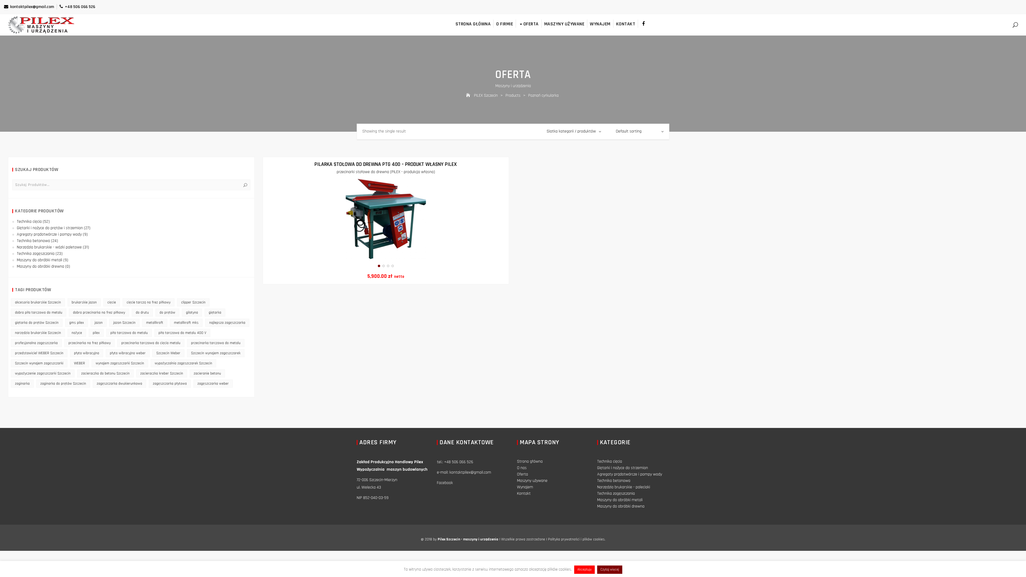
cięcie (111, 302)
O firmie (504, 24)
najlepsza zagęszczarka (227, 322)
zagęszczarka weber (213, 383)
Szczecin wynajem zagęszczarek (215, 353)
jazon (99, 322)
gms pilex (76, 322)
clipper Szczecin (193, 302)
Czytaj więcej (609, 569)
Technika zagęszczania (36, 253)
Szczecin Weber (168, 353)
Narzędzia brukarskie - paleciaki (623, 487)
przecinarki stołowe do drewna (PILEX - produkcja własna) (386, 172)
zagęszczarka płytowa (170, 383)
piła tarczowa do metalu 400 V (182, 332)
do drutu (142, 312)
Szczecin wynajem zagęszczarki (39, 363)
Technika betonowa (33, 241)
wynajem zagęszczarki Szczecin (120, 363)
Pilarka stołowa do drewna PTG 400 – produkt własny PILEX (385, 164)
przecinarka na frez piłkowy (89, 343)
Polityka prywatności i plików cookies (576, 539)
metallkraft (154, 322)
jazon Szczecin (124, 322)
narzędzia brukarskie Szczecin (38, 332)
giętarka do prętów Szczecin (37, 322)
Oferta (531, 24)
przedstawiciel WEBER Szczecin (39, 353)
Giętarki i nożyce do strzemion (622, 468)
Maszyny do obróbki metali (39, 260)
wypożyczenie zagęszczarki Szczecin (43, 373)
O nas (522, 468)
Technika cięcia (29, 221)
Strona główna (473, 24)
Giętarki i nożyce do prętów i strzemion (50, 228)
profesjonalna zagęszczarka (36, 343)
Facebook (445, 483)
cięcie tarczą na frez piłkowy (148, 302)
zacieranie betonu (207, 373)
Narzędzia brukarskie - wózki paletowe (49, 247)
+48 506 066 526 (80, 7)
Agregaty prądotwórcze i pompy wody (49, 234)
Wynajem (600, 24)
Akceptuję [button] (584, 569)
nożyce (77, 332)
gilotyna (192, 312)
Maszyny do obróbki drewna (40, 266)
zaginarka (22, 383)
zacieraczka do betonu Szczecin (105, 373)
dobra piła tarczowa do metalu (38, 312)
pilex (96, 332)
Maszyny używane (564, 24)
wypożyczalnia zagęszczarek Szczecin (183, 363)
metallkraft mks (186, 322)
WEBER (79, 363)
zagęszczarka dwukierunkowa (119, 383)
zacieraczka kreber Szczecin (161, 373)
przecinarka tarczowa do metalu (215, 343)
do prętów (167, 312)
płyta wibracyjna (86, 353)
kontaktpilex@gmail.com (32, 7)
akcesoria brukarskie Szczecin (38, 302)
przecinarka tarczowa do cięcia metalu (150, 343)
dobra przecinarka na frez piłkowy (99, 312)
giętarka (215, 312)
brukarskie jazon (84, 302)
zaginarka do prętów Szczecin (63, 383)
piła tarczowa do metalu (129, 332)
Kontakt (625, 24)
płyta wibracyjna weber (128, 353)
